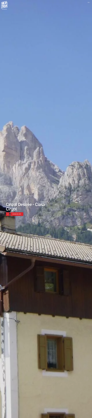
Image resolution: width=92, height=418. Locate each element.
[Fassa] (4, 5)
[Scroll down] (7, 214)
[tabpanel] (46, 209)
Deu (89, 2)
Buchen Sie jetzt (17, 214)
